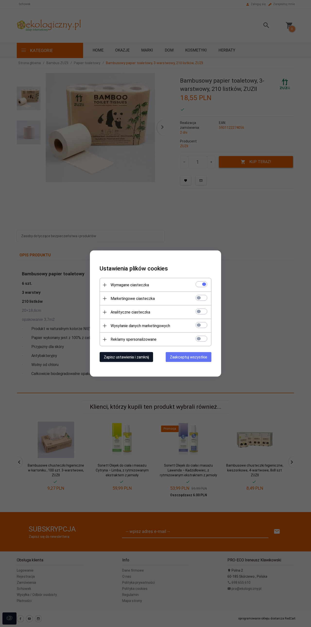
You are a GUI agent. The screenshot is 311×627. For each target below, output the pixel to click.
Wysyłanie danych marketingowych (140, 325)
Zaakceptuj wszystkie (188, 357)
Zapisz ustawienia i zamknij (126, 357)
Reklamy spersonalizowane (133, 339)
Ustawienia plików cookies (134, 268)
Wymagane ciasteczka (130, 285)
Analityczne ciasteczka (130, 312)
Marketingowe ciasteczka (133, 298)
